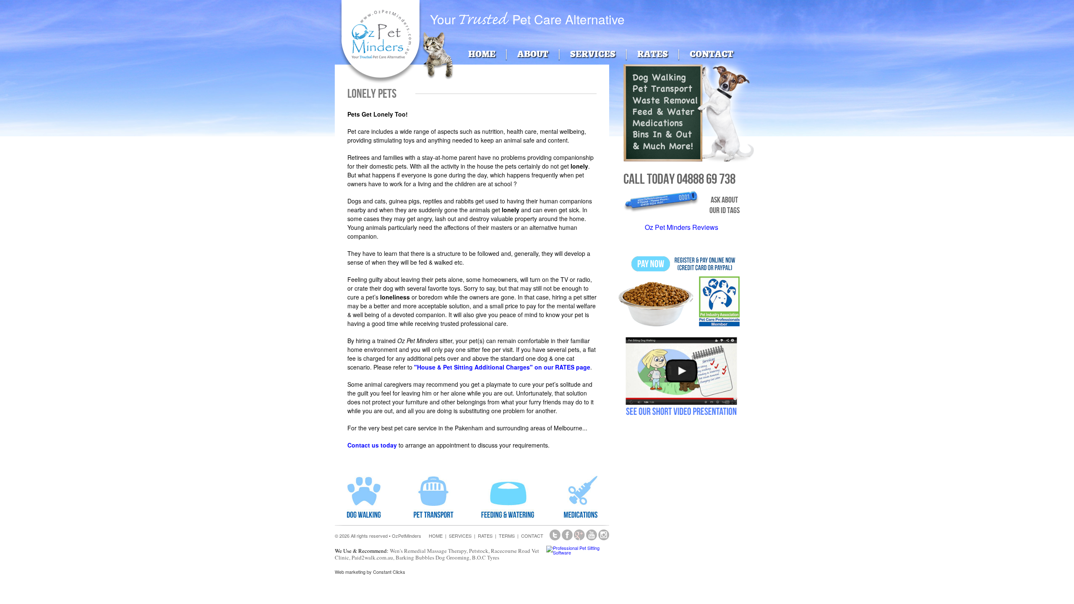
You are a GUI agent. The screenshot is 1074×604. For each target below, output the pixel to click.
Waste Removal (665, 102)
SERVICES (592, 54)
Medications (658, 125)
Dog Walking (659, 79)
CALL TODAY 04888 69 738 (679, 179)
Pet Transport (662, 90)
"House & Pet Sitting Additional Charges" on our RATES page (502, 367)
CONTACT (711, 54)
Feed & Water (663, 114)
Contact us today (372, 445)
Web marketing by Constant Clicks (370, 571)
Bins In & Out (662, 136)
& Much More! (663, 148)
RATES (652, 54)
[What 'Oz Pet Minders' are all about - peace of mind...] (681, 330)
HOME (481, 54)
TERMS (507, 535)
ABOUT (532, 54)
